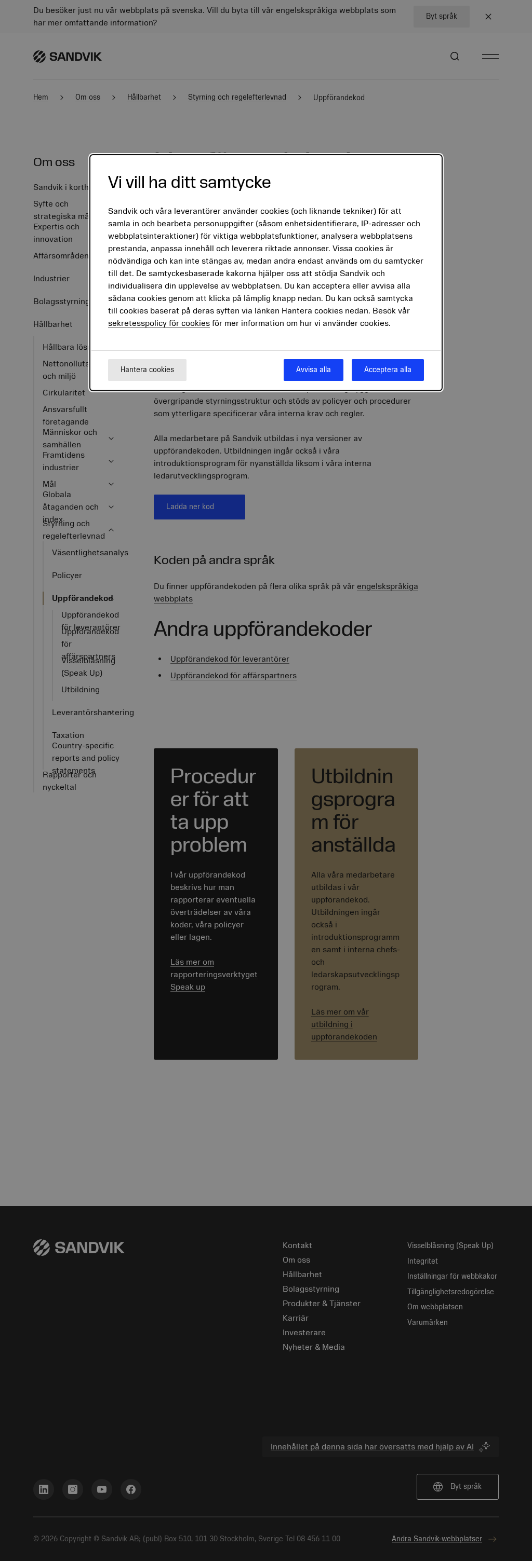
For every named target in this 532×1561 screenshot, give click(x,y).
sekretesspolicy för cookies (159, 323)
